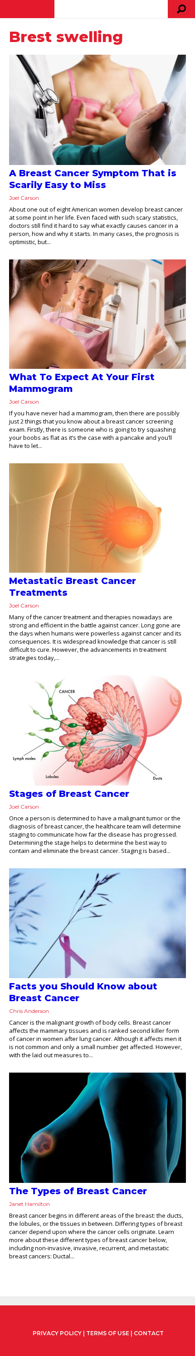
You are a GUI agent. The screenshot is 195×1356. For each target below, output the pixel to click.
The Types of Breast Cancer (78, 1191)
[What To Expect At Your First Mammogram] (97, 314)
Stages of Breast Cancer (69, 793)
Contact (149, 1333)
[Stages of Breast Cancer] (97, 730)
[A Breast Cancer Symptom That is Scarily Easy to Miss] (97, 110)
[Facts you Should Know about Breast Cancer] (97, 923)
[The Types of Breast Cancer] (97, 1128)
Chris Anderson (29, 1011)
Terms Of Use (107, 1333)
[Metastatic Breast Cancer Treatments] (97, 518)
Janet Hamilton (29, 1204)
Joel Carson (24, 197)
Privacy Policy (57, 1333)
